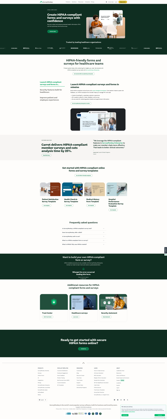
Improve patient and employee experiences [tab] (49, 98)
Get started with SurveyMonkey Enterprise (83, 73)
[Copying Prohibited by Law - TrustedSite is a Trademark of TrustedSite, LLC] (81, 414)
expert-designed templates (99, 90)
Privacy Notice (125, 411)
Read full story (46, 155)
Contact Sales (111, 2)
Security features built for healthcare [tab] (51, 91)
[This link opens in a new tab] (114, 400)
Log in (116, 2)
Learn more (75, 317)
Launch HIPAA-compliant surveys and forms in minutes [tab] (50, 83)
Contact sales (53, 31)
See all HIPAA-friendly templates (83, 175)
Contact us (83, 348)
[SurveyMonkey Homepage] (46, 2)
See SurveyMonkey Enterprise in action (81, 103)
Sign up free (122, 2)
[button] (83, 228)
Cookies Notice (131, 411)
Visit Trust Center (48, 317)
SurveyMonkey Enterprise (92, 70)
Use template (47, 205)
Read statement (106, 317)
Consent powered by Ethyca (159, 417)
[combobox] (42, 399)
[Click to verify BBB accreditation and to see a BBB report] (68, 414)
